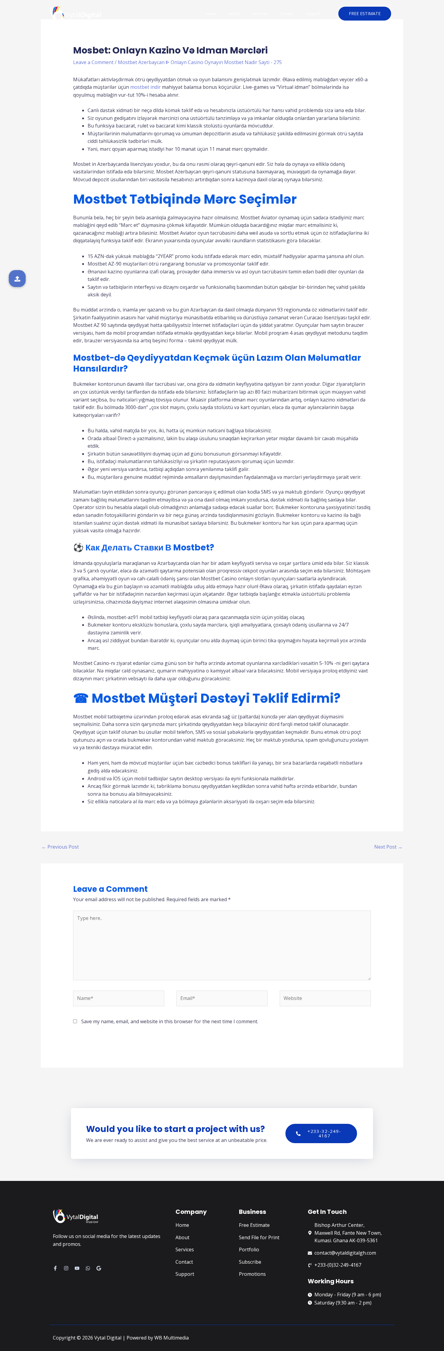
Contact (286, 13)
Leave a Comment (93, 62)
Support (312, 13)
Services (259, 13)
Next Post (388, 846)
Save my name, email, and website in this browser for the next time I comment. (169, 1021)
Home (211, 13)
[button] (17, 278)
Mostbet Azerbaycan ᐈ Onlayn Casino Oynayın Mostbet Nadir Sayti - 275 (200, 62)
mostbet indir (145, 87)
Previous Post (60, 846)
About (234, 13)
